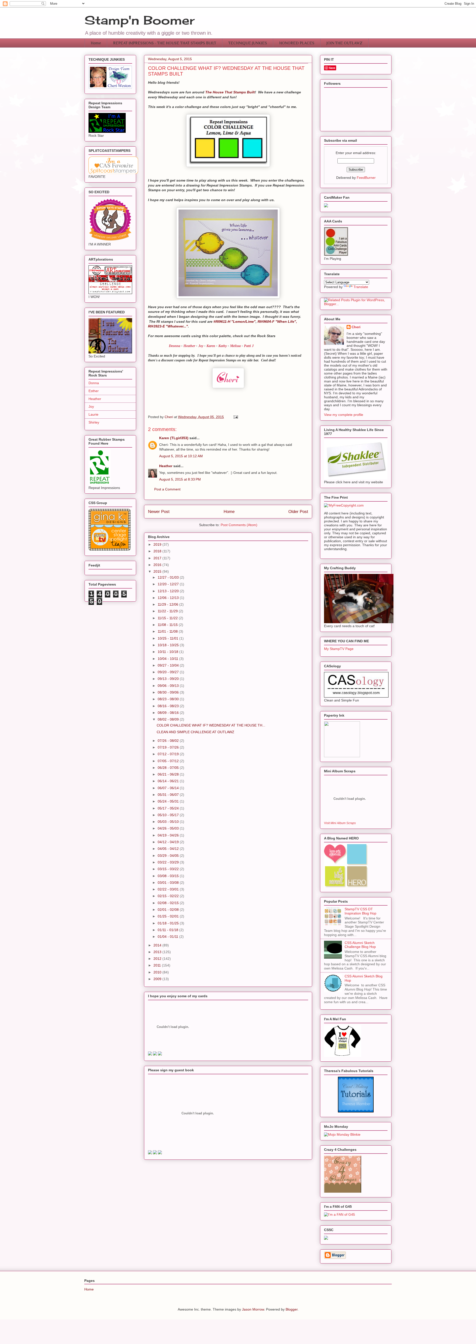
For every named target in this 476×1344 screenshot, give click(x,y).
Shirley (94, 422)
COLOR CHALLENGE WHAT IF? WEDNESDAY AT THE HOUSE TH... (211, 725)
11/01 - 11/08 (168, 631)
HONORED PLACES (296, 43)
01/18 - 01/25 (169, 923)
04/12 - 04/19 (169, 842)
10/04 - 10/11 (168, 659)
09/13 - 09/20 (169, 679)
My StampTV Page (339, 649)
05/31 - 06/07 (169, 795)
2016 (157, 565)
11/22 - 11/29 (168, 611)
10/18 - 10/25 (169, 645)
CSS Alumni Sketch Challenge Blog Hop (360, 945)
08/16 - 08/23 (169, 706)
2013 (157, 952)
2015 (157, 571)
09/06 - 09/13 (169, 686)
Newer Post (159, 511)
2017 (157, 558)
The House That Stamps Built (230, 92)
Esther (94, 391)
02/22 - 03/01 (169, 889)
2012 (157, 959)
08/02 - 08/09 (169, 719)
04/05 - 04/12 (169, 849)
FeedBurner (366, 178)
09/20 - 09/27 (169, 672)
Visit (340, 823)
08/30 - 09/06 (169, 692)
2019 (157, 544)
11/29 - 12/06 (168, 604)
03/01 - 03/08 (169, 883)
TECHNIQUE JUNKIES (247, 43)
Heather (189, 346)
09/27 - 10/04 (169, 665)
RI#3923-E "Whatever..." (168, 326)
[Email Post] (235, 417)
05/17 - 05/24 (169, 808)
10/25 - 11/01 (168, 638)
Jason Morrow (253, 1309)
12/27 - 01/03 (169, 577)
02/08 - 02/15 (169, 903)
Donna (94, 383)
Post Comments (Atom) (239, 525)
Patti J (249, 346)
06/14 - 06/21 (169, 781)
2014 (157, 945)
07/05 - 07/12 (169, 761)
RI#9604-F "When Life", (277, 321)
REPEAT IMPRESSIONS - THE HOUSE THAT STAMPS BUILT (164, 43)
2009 (157, 979)
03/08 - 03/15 (169, 876)
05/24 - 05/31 (169, 801)
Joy (91, 406)
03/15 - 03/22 (169, 869)
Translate (361, 287)
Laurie (93, 414)
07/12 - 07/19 (169, 754)
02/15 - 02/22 (169, 896)
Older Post (298, 511)
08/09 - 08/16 (169, 713)
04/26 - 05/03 (169, 828)
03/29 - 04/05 (169, 856)
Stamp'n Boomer (140, 20)
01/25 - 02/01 (169, 916)
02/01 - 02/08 (169, 910)
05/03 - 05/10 (169, 822)
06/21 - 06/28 (169, 774)
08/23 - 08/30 (169, 699)
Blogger (292, 1309)
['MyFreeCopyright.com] (344, 505)
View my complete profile (343, 415)
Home (96, 43)
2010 (157, 972)
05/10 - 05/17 (169, 815)
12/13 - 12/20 (169, 591)
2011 (157, 965)
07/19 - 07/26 (169, 747)
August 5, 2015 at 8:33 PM (180, 479)
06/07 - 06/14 (169, 788)
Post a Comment (167, 489)
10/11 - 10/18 (168, 652)
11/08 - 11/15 (168, 625)
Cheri (356, 327)
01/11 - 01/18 (168, 930)
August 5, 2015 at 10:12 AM (181, 456)
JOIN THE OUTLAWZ (344, 43)
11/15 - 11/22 (168, 618)
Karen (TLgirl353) (173, 438)
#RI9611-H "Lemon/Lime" (234, 321)
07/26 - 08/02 (169, 741)
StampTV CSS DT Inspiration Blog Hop (360, 911)
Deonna (175, 346)
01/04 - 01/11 (168, 937)
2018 (157, 551)
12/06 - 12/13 (169, 598)
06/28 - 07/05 (169, 768)
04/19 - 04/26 (169, 835)
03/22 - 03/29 (169, 862)
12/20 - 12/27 (169, 584)
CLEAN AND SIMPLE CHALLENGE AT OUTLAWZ (195, 732)
